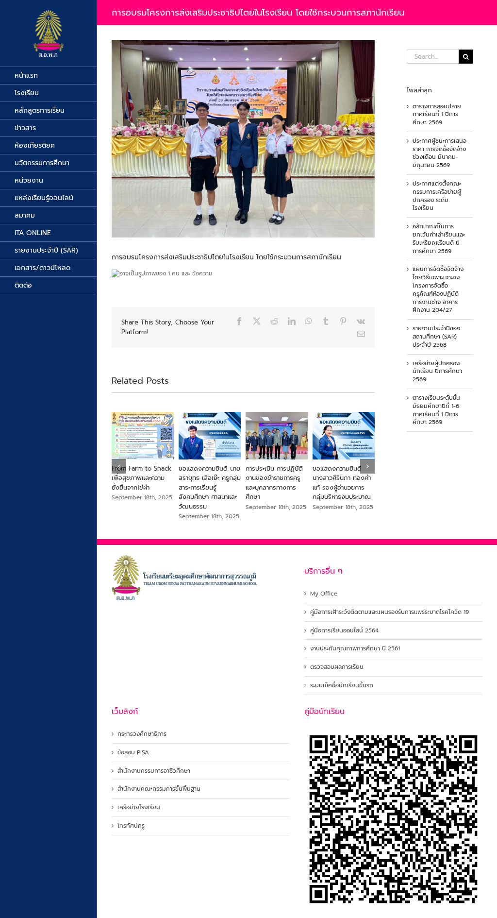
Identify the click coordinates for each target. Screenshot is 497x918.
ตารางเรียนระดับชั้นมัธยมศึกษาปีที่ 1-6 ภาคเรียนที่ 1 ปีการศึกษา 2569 (436, 409)
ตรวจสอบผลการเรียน (337, 667)
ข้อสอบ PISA (133, 752)
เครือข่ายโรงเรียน (138, 807)
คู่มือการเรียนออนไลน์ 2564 (344, 631)
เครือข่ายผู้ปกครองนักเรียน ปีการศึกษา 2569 (437, 371)
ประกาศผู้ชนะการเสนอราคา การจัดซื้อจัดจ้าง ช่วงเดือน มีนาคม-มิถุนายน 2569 (439, 153)
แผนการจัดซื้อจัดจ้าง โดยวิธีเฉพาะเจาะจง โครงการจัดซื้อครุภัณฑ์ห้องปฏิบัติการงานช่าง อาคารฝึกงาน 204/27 (438, 289)
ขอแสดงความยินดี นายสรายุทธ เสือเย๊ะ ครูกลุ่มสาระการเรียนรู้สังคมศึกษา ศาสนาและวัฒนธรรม (277, 487)
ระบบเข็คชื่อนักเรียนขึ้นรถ (341, 685)
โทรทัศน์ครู (131, 826)
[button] (119, 466)
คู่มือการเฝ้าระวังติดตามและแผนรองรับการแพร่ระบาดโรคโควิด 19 (389, 612)
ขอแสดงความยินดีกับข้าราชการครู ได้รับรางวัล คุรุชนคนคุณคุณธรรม (140, 483)
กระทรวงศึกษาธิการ (141, 734)
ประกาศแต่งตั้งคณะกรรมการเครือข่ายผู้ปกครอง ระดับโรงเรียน (437, 195)
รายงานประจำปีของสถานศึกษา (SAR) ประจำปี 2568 (436, 336)
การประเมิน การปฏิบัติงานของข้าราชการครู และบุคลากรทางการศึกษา (341, 483)
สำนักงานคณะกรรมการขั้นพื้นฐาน (158, 789)
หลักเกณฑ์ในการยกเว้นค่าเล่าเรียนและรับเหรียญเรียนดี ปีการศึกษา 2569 (439, 238)
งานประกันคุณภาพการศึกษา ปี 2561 (355, 649)
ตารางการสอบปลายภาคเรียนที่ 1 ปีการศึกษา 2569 (437, 114)
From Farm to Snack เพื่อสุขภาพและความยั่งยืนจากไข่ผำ (208, 478)
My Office (323, 594)
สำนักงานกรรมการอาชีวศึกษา (153, 771)
